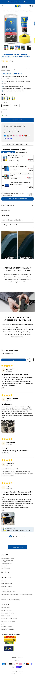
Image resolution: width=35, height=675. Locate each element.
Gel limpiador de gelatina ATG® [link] (18, 166)
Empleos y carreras (6, 626)
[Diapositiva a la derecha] (32, 48)
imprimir (3, 581)
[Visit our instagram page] (5, 572)
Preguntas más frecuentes (9, 618)
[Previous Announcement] (3, 2)
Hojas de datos (5, 616)
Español (17, 660)
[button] (5, 61)
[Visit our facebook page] (2, 572)
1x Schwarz (6, 105)
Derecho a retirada (6, 586)
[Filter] (28, 360)
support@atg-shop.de (7, 558)
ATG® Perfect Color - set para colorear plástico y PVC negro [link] (19, 156)
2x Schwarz (15, 105)
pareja (3, 624)
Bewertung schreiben (13, 360)
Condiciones (5, 589)
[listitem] (17, 2)
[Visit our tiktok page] (9, 572)
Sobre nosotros (5, 608)
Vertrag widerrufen (17, 547)
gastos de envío (18, 69)
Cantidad (4, 109)
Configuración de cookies (8, 592)
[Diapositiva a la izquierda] (3, 48)
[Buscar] (33, 6)
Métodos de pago (6, 610)
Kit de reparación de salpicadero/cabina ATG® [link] (21, 174)
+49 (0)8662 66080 (7, 561)
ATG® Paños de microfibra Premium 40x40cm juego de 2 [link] (20, 183)
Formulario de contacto (8, 621)
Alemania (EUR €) (16, 657)
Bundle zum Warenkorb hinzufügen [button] (18, 198)
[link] (4, 158)
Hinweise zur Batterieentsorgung (10, 599)
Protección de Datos (7, 584)
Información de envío (7, 613)
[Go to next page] (27, 536)
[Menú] (2, 6)
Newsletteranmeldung (7, 629)
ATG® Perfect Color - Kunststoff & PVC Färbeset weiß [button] (18, 530)
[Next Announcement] (32, 2)
